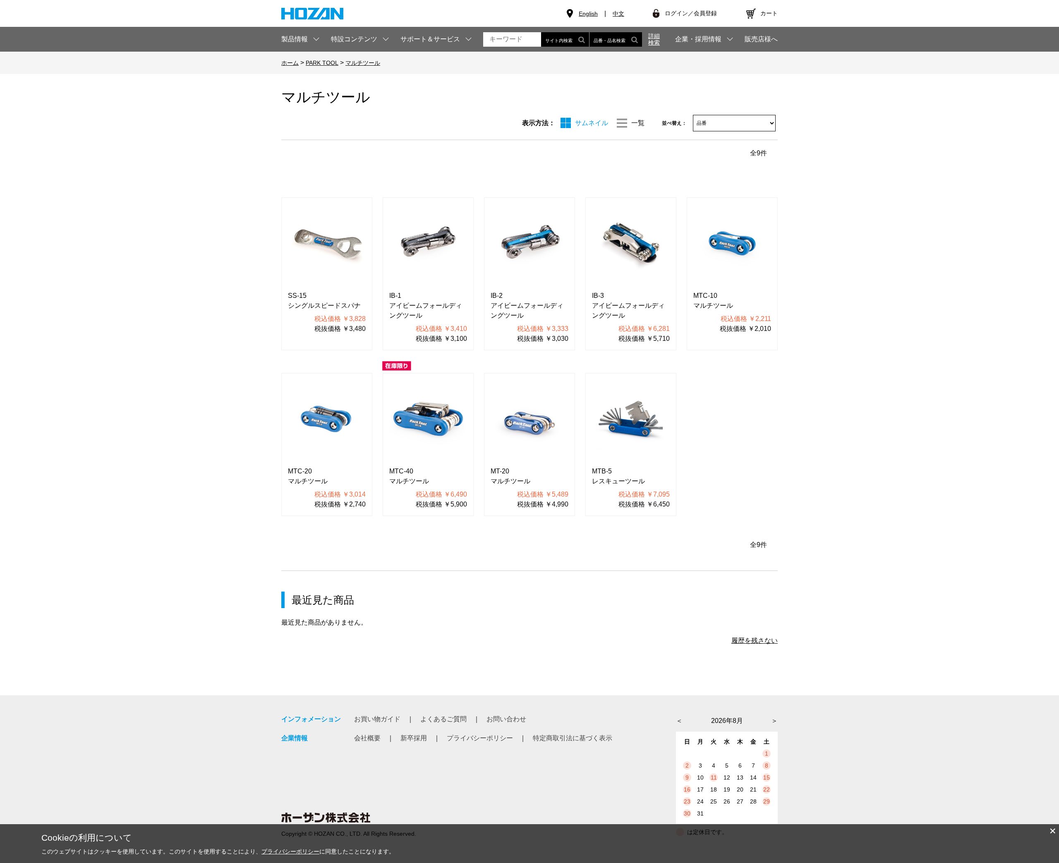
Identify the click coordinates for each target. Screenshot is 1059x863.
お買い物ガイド (377, 719)
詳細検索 (654, 39)
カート (769, 13)
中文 (618, 13)
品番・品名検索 (609, 40)
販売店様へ (761, 39)
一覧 (638, 122)
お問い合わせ (506, 719)
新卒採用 (413, 738)
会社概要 (367, 738)
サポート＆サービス (430, 39)
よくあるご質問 (443, 719)
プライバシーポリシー (480, 738)
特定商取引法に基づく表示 (572, 738)
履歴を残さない (754, 640)
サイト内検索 (559, 40)
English (588, 13)
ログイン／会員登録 (691, 13)
